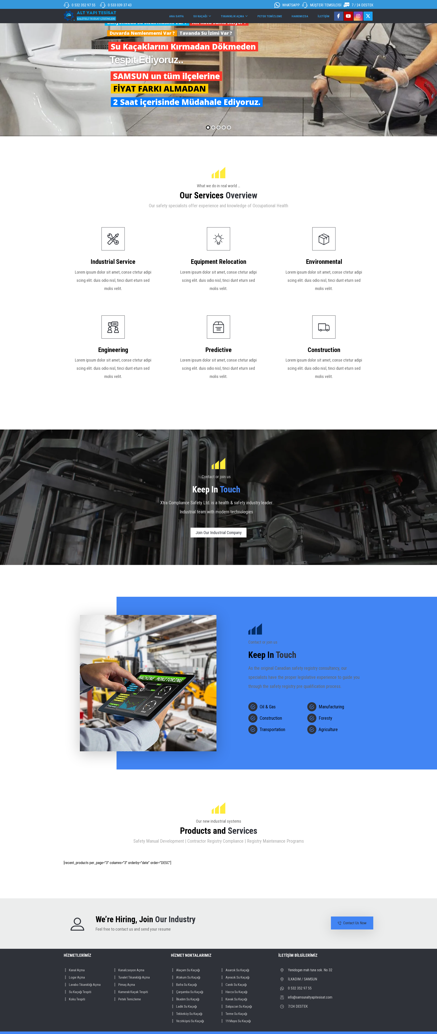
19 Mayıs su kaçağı (238, 1021)
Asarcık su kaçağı (237, 970)
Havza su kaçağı (236, 992)
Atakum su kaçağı (188, 977)
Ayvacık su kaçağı (237, 977)
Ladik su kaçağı (186, 1006)
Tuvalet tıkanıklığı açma (134, 977)
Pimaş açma (126, 985)
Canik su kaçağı (236, 985)
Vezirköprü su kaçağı (190, 1021)
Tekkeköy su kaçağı (189, 1014)
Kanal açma (77, 970)
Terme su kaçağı (236, 1014)
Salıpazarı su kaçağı (239, 1006)
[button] (338, 16)
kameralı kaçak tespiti (133, 992)
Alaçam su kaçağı (188, 970)
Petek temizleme (129, 999)
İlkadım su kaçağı (187, 999)
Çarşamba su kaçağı (189, 992)
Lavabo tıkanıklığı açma (85, 985)
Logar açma (77, 977)
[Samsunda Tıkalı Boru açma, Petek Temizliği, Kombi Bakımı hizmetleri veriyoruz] (90, 15)
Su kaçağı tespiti (80, 992)
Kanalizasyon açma (131, 970)
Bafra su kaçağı (186, 985)
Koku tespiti (77, 999)
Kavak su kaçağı (236, 999)
